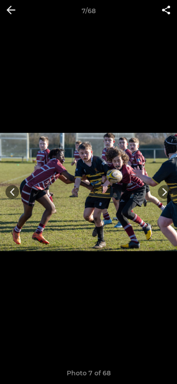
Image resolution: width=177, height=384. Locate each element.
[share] (166, 11)
